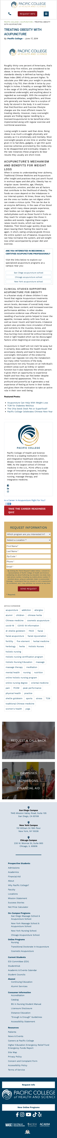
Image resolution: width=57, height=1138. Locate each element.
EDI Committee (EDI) (18, 961)
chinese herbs (35, 615)
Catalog (15, 999)
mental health (13, 672)
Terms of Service (16, 1070)
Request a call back (28, 740)
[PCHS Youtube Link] (29, 1116)
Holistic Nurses (36, 646)
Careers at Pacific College (21, 1040)
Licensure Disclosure (21, 1008)
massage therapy (14, 667)
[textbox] (28, 546)
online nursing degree (17, 683)
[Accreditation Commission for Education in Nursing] (33, 1125)
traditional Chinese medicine (20, 703)
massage (40, 662)
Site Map (12, 1052)
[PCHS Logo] (28, 1095)
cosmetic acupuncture (38, 620)
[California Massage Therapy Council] (28, 1132)
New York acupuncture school (28, 281)
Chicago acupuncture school (28, 277)
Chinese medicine (15, 620)
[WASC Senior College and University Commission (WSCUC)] (16, 1125)
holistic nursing (13, 651)
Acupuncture (26, 22)
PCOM (16, 688)
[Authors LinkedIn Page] (28, 488)
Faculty (11, 889)
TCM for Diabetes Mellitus (20, 405)
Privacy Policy (15, 1056)
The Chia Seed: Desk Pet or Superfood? (27, 408)
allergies (38, 610)
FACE (31, 631)
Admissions (28, 780)
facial (40, 631)
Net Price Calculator (18, 907)
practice (28, 693)
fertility (9, 641)
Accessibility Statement (23, 1021)
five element (23, 641)
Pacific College (11, 22)
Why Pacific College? (18, 885)
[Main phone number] (9, 14)
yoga (27, 709)
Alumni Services (19, 986)
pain (8, 688)
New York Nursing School (24, 931)
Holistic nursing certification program (24, 657)
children (20, 615)
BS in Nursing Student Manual (26, 1004)
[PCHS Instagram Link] (22, 1116)
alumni (9, 615)
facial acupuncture (15, 636)
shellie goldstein (14, 698)
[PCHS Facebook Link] (17, 1116)
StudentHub (14, 966)
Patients (12, 1032)
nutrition (38, 672)
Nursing (15, 942)
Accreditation (17, 995)
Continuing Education (21, 982)
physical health (13, 693)
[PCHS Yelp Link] (40, 1116)
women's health (14, 709)
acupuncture (12, 610)
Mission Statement (17, 898)
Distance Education (20, 1013)
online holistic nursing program (21, 677)
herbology (11, 646)
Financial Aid (28, 788)
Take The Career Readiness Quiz (27, 510)
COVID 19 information (28, 625)
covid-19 (10, 625)
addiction (26, 610)
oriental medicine (40, 683)
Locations (13, 894)
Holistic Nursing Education (19, 662)
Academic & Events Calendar (22, 970)
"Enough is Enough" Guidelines (26, 1017)
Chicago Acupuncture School (25, 935)
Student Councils (16, 974)
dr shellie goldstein (15, 631)
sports (29, 698)
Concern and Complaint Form (22, 1061)
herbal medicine (41, 641)
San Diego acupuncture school (28, 273)
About (11, 881)
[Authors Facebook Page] (28, 485)
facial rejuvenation (37, 636)
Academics (13, 872)
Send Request (28, 589)
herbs (22, 646)
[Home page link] (28, 5)
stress (39, 698)
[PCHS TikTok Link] (35, 1116)
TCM (48, 698)
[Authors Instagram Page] (28, 491)
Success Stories (16, 902)
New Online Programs (29, 1107)
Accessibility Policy (17, 1065)
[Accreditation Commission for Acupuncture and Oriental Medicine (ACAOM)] (46, 1124)
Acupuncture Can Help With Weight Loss (27, 402)
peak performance (32, 688)
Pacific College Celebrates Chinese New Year (30, 411)
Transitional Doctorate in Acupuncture (30, 946)
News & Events (15, 1036)
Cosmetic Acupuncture (22, 951)
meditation (31, 667)
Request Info (28, 1085)
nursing (27, 672)
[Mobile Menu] (46, 14)
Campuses (28, 773)
